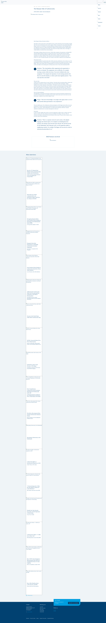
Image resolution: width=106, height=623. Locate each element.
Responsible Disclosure (50, 618)
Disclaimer (27, 618)
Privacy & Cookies (32, 618)
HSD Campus (42, 609)
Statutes (38, 618)
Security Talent (42, 611)
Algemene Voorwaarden (43, 618)
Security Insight (42, 610)
